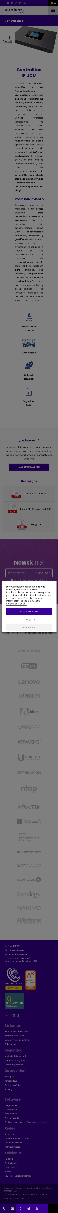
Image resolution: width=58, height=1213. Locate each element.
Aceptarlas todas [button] (29, 611)
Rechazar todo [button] (29, 627)
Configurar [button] (29, 619)
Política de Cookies (16, 603)
